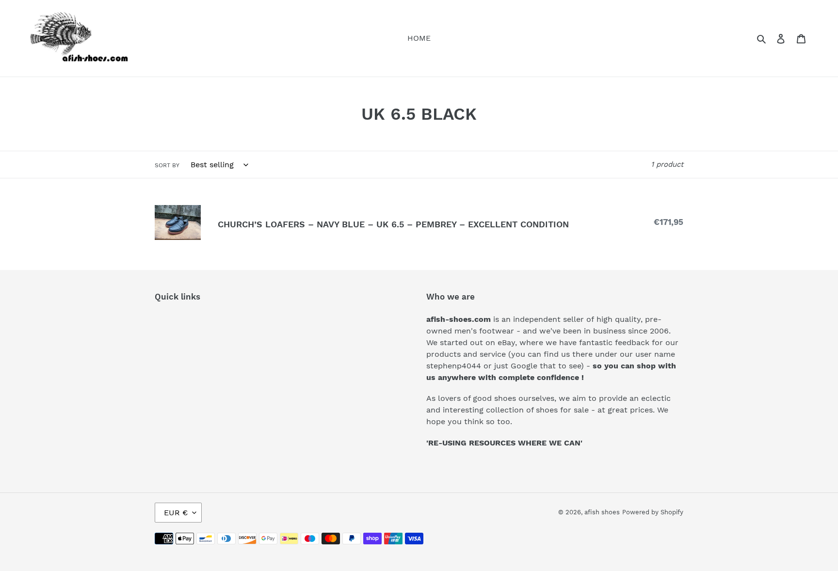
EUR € (176, 512)
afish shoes (602, 512)
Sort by (167, 165)
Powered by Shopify (652, 512)
